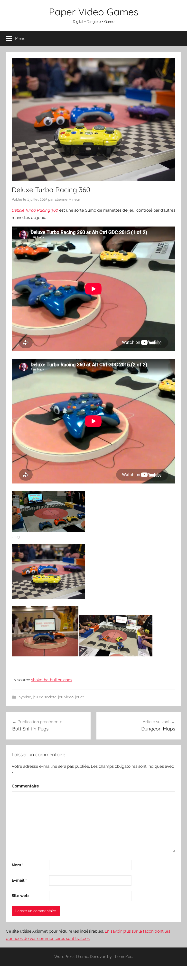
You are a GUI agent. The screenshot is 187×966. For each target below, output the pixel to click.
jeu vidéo (66, 697)
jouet (79, 697)
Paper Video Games (93, 12)
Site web (20, 895)
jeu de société (44, 697)
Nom (18, 864)
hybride (25, 697)
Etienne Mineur (67, 199)
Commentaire (25, 786)
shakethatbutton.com (51, 679)
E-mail (19, 880)
